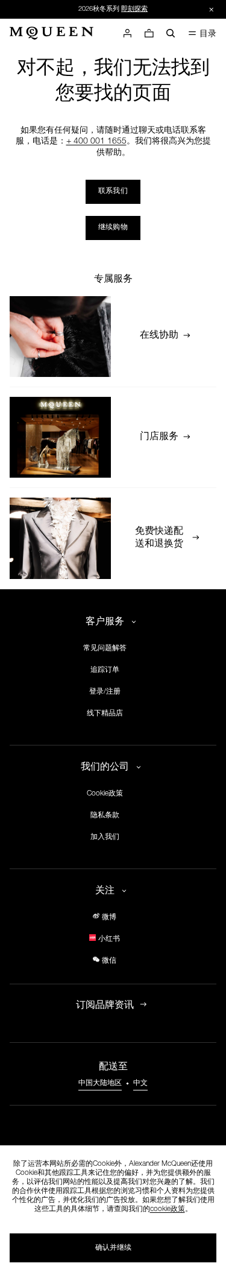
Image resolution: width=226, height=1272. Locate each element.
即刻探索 (134, 9)
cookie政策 (167, 1209)
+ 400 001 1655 (96, 142)
